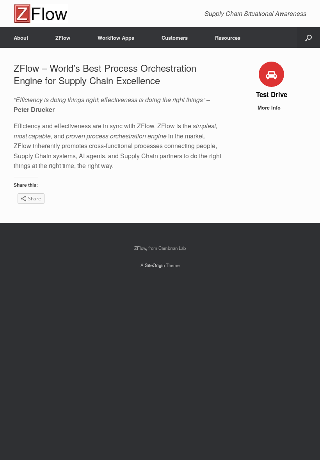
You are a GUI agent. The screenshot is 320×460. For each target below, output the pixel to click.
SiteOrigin (155, 265)
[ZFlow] (41, 13)
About (21, 37)
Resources (227, 37)
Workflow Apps (116, 37)
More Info (270, 107)
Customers (175, 37)
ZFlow (62, 37)
